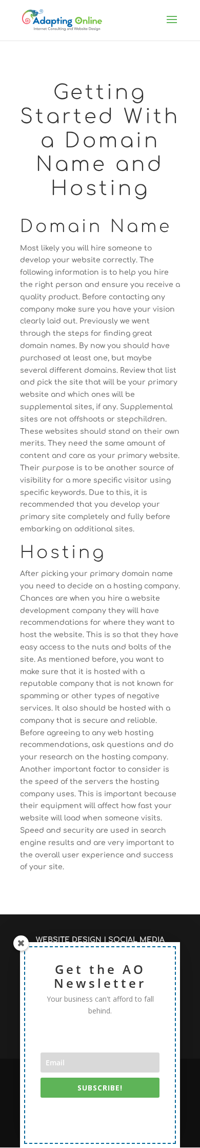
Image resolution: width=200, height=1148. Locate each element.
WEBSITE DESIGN (69, 940)
